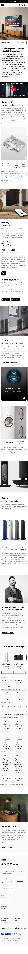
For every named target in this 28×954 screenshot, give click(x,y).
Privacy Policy (21, 938)
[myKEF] (24, 5)
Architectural (4, 906)
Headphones (4, 904)
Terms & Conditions (5, 938)
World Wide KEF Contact (6, 922)
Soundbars (3, 899)
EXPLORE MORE (8, 847)
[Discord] (17, 864)
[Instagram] (8, 864)
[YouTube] (14, 864)
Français (23, 928)
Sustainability (17, 918)
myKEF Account (4, 911)
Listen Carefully (18, 902)
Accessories (3, 908)
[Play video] (26, 158)
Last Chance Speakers (19, 897)
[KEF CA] (4, 5)
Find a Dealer (4, 920)
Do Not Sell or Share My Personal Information (10, 942)
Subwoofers (3, 902)
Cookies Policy (14, 938)
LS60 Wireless (5, 42)
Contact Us (17, 920)
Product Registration (5, 916)
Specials (16, 895)
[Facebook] (2, 864)
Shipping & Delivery (18, 911)
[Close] (24, 398)
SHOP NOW (22, 42)
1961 (15, 899)
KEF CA (10, 940)
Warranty (16, 916)
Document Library (5, 918)
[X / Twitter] (5, 864)
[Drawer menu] (26, 5)
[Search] (19, 5)
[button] (26, 383)
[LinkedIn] (11, 864)
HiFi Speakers (4, 895)
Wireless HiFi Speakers (6, 897)
